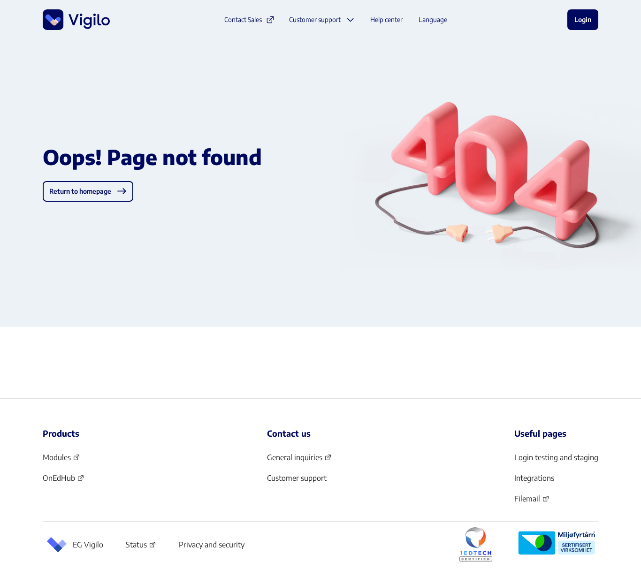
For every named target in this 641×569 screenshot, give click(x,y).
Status (141, 546)
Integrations (534, 478)
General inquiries (299, 460)
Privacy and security (211, 544)
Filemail (531, 501)
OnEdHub (63, 480)
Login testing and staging (556, 457)
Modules (61, 460)
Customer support (297, 478)
